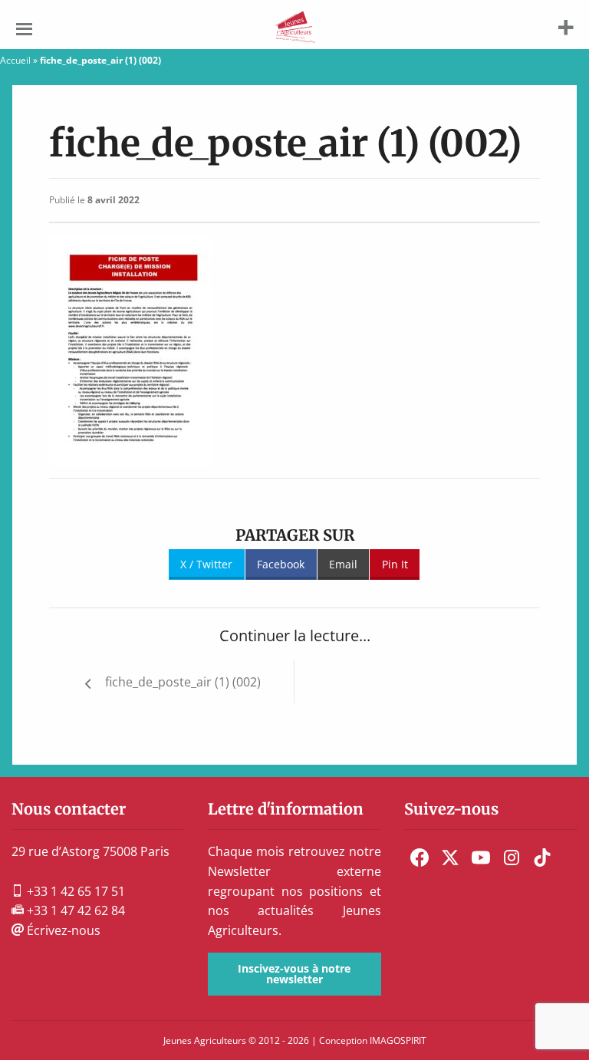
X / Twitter (206, 564)
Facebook (280, 564)
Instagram (511, 857)
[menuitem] (419, 857)
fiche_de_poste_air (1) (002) (183, 681)
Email (343, 564)
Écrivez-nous (62, 930)
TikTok (542, 857)
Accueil (15, 60)
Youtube (481, 857)
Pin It (395, 564)
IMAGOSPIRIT (398, 1040)
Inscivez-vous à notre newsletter (294, 973)
